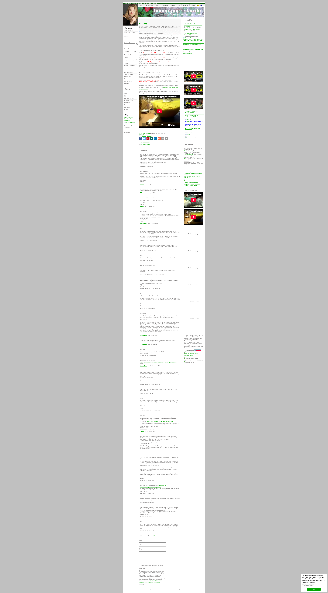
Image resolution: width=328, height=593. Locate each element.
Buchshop (185, 5)
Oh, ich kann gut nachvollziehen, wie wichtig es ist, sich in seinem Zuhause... (193, 160)
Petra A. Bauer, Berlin (129, 65)
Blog (179, 5)
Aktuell (173, 5)
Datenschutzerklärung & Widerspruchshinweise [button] (308, 584)
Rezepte (148, 133)
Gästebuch (127, 102)
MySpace (192, 184)
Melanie (142, 184)
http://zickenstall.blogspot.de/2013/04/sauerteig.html (160, 421)
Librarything (187, 185)
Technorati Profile (188, 355)
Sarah (185, 150)
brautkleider (187, 177)
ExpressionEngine (197, 589)
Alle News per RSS (129, 98)
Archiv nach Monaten (129, 32)
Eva (185, 158)
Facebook (197, 184)
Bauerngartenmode (145, 144)
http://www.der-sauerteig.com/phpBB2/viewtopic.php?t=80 (153, 486)
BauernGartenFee (128, 76)
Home (141, 5)
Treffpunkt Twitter (128, 74)
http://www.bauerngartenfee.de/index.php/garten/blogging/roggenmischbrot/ (158, 362)
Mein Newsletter (128, 105)
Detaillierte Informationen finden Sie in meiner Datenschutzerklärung (150, 581)
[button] (140, 138)
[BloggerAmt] (188, 351)
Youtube (196, 182)
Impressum (127, 107)
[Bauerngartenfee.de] (171, 17)
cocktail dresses (196, 176)
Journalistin (165, 5)
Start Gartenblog (128, 30)
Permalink (141, 134)
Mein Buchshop (128, 81)
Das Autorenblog (128, 72)
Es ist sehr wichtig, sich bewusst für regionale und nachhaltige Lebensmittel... (193, 164)
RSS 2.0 (126, 37)
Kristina (142, 431)
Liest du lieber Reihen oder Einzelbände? (190, 34)
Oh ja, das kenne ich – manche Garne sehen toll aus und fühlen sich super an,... (193, 156)
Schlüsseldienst (188, 154)
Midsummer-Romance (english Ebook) (193, 49)
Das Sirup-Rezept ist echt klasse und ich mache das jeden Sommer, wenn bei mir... (192, 152)
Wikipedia (186, 184)
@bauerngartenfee (187, 53)
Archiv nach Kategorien (130, 34)
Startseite (126, 63)
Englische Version (128, 100)
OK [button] (314, 589)
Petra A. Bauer (149, 5)
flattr (188, 121)
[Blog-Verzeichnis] (197, 350)
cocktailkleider (187, 176)
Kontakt (193, 5)
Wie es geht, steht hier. (195, 125)
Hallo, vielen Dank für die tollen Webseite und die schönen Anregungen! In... (193, 148)
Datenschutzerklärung (145, 589)
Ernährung (142, 133)
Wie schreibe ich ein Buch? (152, 3)
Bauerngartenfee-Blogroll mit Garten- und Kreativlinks (130, 119)
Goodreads (194, 185)
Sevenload (127, 132)
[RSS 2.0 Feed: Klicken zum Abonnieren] (184, 358)
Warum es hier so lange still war (192, 29)
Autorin (157, 5)
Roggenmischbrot (145, 142)
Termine (126, 79)
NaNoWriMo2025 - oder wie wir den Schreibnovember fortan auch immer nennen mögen (193, 25)
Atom (130, 37)
